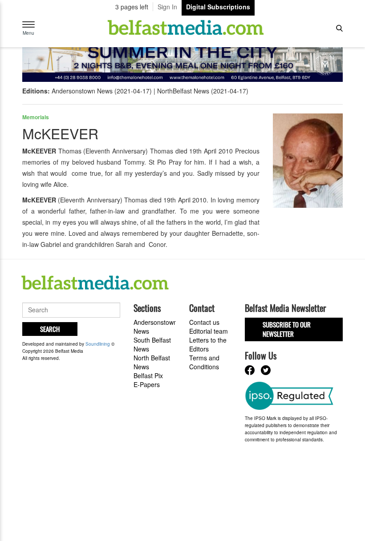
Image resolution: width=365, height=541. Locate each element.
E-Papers (147, 384)
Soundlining (97, 344)
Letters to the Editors (208, 344)
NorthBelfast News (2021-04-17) (202, 90)
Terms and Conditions (204, 362)
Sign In (167, 6)
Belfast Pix (148, 375)
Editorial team (208, 331)
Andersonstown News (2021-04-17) (102, 90)
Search (50, 329)
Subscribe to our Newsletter (287, 329)
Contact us (204, 322)
